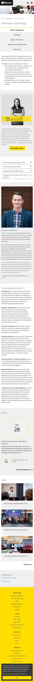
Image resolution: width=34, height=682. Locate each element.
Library (17, 601)
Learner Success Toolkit (17, 598)
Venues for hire (17, 658)
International (17, 622)
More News (27, 564)
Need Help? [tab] (17, 49)
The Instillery (6, 233)
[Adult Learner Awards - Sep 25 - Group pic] (17, 518)
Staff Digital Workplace (17, 604)
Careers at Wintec (17, 635)
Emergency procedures (17, 596)
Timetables (17, 609)
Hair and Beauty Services (17, 650)
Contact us (17, 637)
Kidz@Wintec (17, 653)
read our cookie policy (12, 674)
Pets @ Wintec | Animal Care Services (17, 656)
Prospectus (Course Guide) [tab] (17, 44)
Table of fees (6, 581)
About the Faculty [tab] (17, 40)
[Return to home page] (6, 2)
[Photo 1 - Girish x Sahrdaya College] (17, 544)
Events (17, 640)
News (17, 643)
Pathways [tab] (17, 35)
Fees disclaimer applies (9, 578)
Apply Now (17, 616)
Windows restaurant (17, 661)
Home (2, 18)
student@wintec (17, 606)
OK (17, 678)
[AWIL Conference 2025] (17, 492)
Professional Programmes (17, 625)
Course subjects (17, 619)
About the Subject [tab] (17, 30)
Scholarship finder (17, 627)
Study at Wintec (8, 18)
